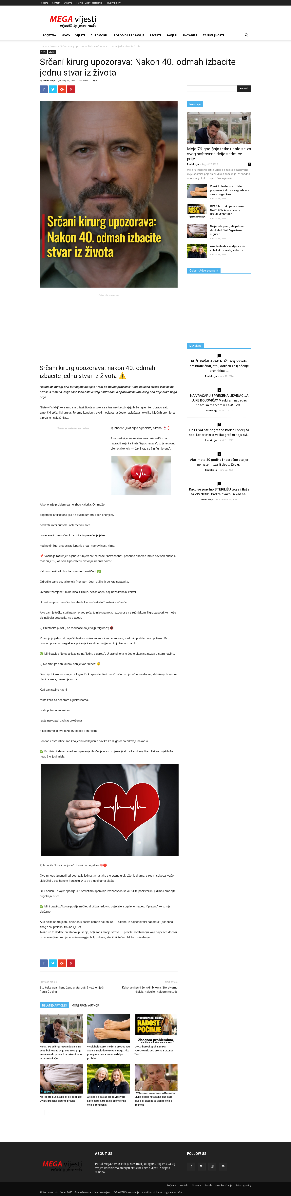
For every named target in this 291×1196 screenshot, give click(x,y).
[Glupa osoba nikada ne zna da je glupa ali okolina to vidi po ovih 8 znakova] (156, 1079)
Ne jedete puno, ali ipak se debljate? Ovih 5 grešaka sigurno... (226, 230)
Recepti (155, 35)
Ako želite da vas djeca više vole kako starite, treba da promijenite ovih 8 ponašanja (106, 1100)
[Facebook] (191, 1166)
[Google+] (202, 1166)
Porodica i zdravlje (129, 35)
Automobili (99, 35)
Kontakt (56, 2)
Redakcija (49, 80)
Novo (66, 35)
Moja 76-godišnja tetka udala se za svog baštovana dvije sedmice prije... (219, 154)
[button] (246, 36)
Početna (44, 2)
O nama (68, 2)
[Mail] (223, 1166)
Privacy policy (113, 2)
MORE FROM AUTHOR (85, 1005)
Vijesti (80, 35)
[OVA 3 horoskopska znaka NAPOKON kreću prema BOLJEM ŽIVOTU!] (156, 1028)
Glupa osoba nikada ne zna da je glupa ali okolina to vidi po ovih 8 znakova (153, 1100)
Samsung (211, 410)
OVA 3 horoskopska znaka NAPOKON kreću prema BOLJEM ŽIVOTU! (153, 1050)
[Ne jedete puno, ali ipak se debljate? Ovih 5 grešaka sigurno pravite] (61, 1079)
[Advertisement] (108, 325)
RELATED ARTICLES (54, 1005)
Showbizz (190, 35)
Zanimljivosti (213, 35)
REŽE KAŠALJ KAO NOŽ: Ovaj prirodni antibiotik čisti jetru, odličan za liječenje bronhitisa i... (219, 366)
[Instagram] (212, 1166)
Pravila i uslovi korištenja (89, 2)
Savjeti (171, 35)
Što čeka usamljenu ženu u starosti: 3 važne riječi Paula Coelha (72, 989)
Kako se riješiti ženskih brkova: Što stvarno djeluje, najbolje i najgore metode (150, 989)
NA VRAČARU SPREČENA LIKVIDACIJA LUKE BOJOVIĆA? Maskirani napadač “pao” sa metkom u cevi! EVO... (219, 400)
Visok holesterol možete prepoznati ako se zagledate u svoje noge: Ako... (229, 190)
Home (43, 46)
